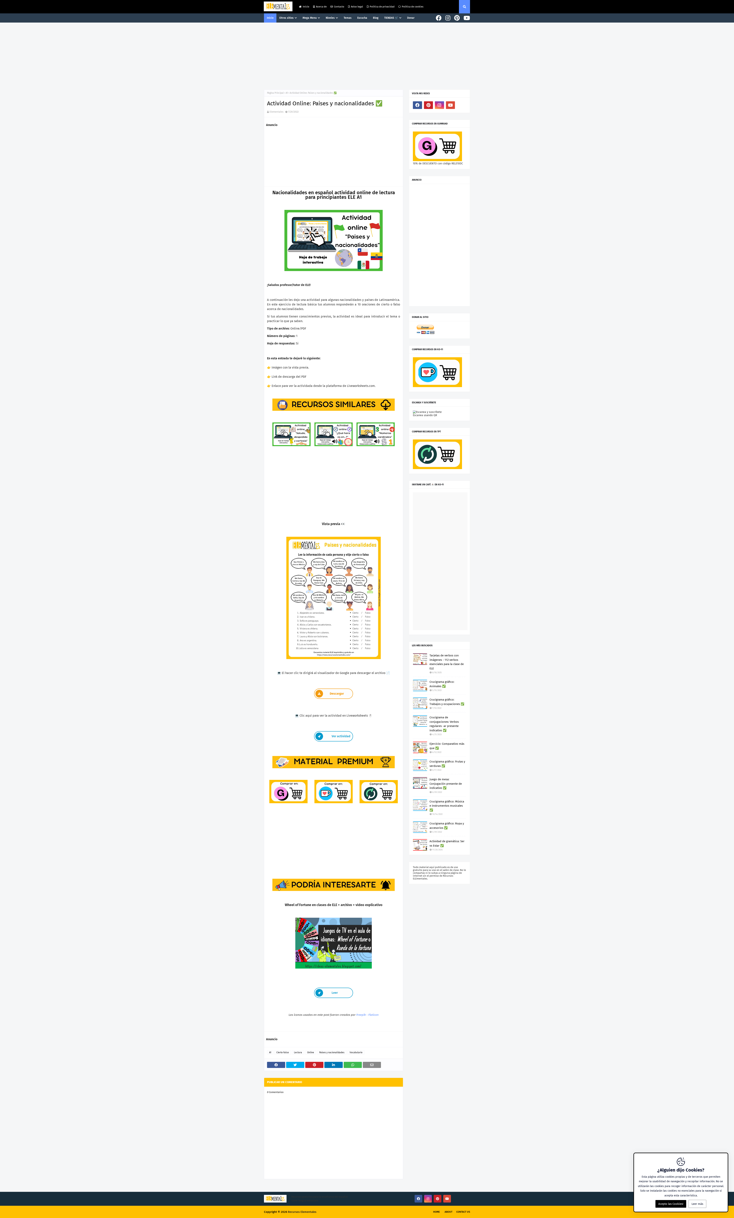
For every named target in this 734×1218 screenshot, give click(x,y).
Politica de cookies (412, 6)
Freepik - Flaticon (367, 1015)
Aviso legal (357, 6)
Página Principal (275, 93)
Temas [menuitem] (348, 17)
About (448, 1211)
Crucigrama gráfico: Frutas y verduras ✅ (447, 764)
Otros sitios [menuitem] (286, 17)
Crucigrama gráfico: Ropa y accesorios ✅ (447, 826)
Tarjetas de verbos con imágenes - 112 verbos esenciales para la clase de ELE (447, 662)
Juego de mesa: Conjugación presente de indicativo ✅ (446, 784)
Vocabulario (356, 1052)
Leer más (697, 1204)
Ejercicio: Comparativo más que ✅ (447, 746)
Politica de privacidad (382, 6)
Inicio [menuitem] (270, 17)
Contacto (339, 6)
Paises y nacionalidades (331, 1052)
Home (436, 1211)
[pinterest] (457, 18)
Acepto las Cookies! (670, 1204)
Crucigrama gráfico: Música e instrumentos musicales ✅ (447, 806)
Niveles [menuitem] (330, 17)
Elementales (276, 111)
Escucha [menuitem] (362, 17)
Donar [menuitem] (411, 17)
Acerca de (321, 6)
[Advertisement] (367, 55)
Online (310, 1052)
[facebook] (439, 18)
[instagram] (447, 18)
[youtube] (466, 18)
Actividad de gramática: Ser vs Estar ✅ (447, 843)
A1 (287, 93)
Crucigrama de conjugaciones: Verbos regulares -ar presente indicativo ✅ (444, 724)
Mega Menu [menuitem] (310, 17)
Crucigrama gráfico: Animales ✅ (442, 684)
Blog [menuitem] (375, 17)
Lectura (298, 1052)
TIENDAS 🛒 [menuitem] (391, 17)
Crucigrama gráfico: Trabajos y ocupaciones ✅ (447, 702)
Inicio (306, 6)
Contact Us (463, 1211)
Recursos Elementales (302, 1212)
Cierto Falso (282, 1052)
